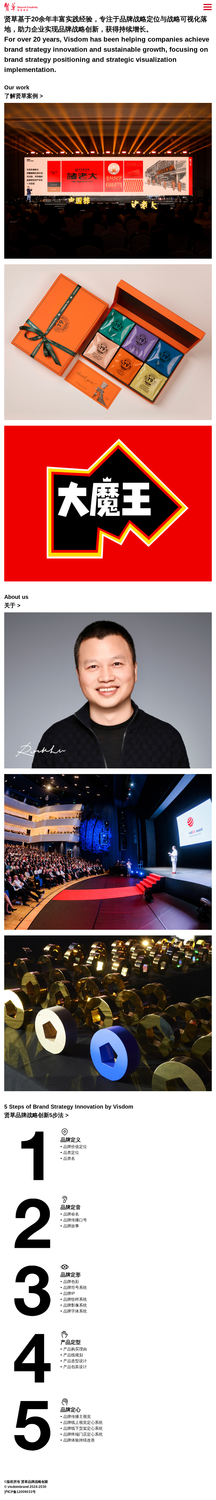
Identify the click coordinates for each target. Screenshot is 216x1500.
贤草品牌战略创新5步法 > (36, 1115)
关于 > (12, 605)
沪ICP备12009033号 (20, 1492)
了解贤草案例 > (23, 96)
